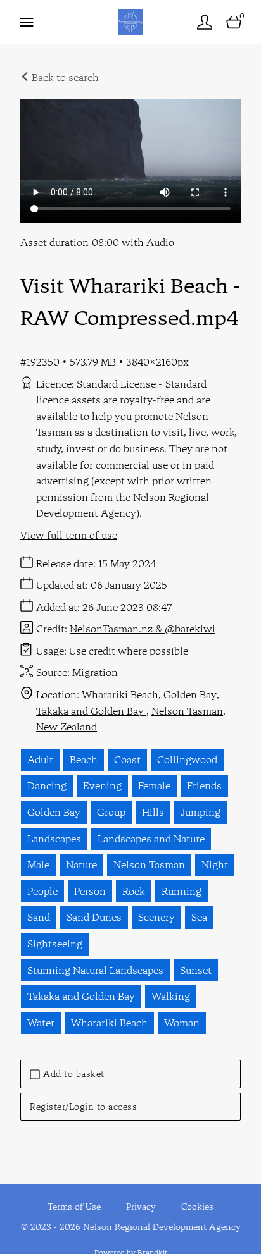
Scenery (156, 917)
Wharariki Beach (120, 694)
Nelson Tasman (187, 710)
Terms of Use (74, 1206)
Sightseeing (54, 943)
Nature (81, 864)
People (42, 891)
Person (90, 891)
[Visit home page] (130, 22)
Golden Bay (190, 694)
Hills (153, 812)
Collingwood (187, 759)
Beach (84, 759)
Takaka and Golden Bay (91, 710)
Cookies (197, 1206)
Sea (199, 917)
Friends (204, 785)
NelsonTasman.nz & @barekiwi (142, 628)
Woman (182, 1022)
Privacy (141, 1206)
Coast (127, 759)
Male (38, 864)
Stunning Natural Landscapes (95, 970)
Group (111, 812)
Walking (170, 996)
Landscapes (54, 838)
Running (181, 891)
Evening (102, 785)
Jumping (200, 812)
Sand (38, 917)
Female (154, 785)
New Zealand (66, 726)
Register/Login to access (83, 1106)
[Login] (204, 22)
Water (40, 1022)
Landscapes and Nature (151, 838)
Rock (133, 891)
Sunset (196, 970)
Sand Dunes (94, 917)
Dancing (47, 785)
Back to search (64, 77)
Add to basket (74, 1073)
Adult (40, 759)
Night (214, 864)
